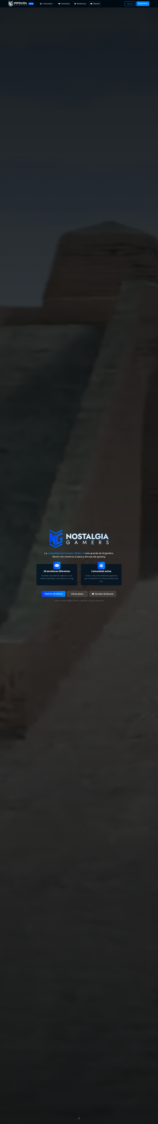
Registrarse (142, 3)
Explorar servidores (54, 594)
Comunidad (47, 4)
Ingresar (130, 4)
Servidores (65, 4)
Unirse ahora (77, 594)
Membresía (81, 4)
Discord (96, 4)
